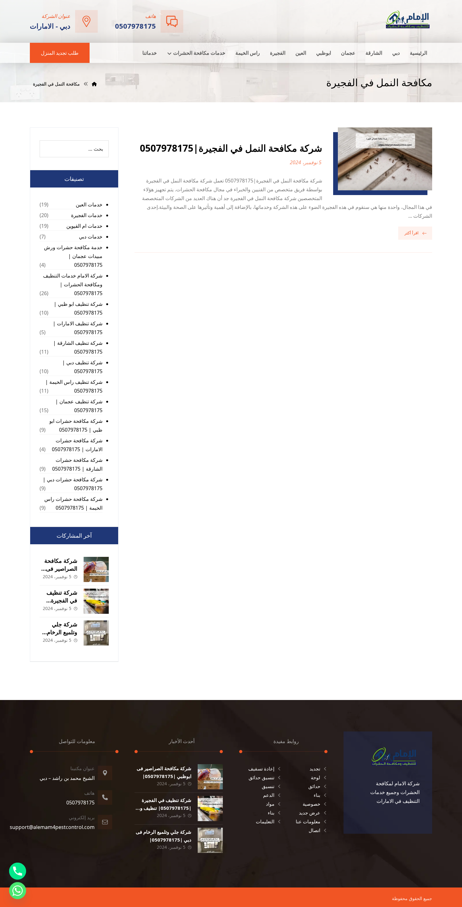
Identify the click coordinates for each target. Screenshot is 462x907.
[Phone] (17, 871)
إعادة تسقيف (261, 768)
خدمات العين (89, 204)
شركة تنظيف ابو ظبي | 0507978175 (78, 308)
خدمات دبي (90, 236)
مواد (270, 804)
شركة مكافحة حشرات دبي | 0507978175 (72, 484)
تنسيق (268, 786)
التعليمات (265, 821)
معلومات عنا (308, 821)
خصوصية (311, 804)
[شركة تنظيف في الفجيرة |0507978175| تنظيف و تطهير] (96, 601)
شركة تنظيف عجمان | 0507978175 (78, 406)
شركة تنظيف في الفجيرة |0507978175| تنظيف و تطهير (165, 808)
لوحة (315, 777)
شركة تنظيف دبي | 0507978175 (82, 367)
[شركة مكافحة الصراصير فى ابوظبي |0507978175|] (96, 569)
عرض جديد (309, 812)
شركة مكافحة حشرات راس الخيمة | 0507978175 (73, 503)
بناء (317, 795)
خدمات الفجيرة (86, 215)
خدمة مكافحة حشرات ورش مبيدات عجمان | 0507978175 (73, 256)
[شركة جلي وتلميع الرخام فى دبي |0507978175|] (96, 633)
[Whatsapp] (17, 890)
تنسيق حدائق (261, 777)
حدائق (314, 786)
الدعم (268, 795)
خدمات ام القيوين (84, 225)
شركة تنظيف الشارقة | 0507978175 (77, 347)
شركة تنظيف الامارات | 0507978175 (77, 328)
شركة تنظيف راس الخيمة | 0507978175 (73, 386)
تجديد (315, 768)
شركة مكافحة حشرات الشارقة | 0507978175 (77, 464)
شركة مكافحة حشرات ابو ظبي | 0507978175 (75, 425)
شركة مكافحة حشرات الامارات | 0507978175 (77, 445)
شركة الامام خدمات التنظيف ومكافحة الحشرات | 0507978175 (72, 284)
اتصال (314, 830)
